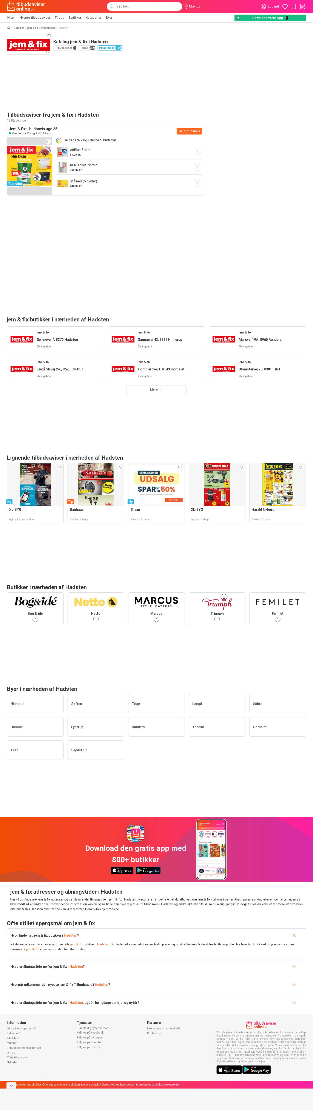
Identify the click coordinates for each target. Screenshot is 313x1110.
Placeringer (48, 27)
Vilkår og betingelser (121, 1084)
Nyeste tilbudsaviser (35, 18)
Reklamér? (13, 1033)
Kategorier (94, 18)
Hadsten (70, 935)
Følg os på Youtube (89, 1042)
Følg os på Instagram (90, 1037)
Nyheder (12, 1062)
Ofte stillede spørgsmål (21, 1028)
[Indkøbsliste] (302, 6)
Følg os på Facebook (90, 1032)
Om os (11, 1052)
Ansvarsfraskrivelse (94, 1084)
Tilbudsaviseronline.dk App (24, 1047)
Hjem (11, 18)
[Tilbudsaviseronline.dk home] (26, 6)
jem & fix (32, 27)
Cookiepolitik (171, 1084)
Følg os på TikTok (88, 1047)
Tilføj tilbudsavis (17, 1057)
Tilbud (59, 18)
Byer (109, 18)
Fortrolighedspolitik (148, 1084)
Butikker (75, 18)
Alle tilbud (13, 1038)
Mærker (11, 1042)
